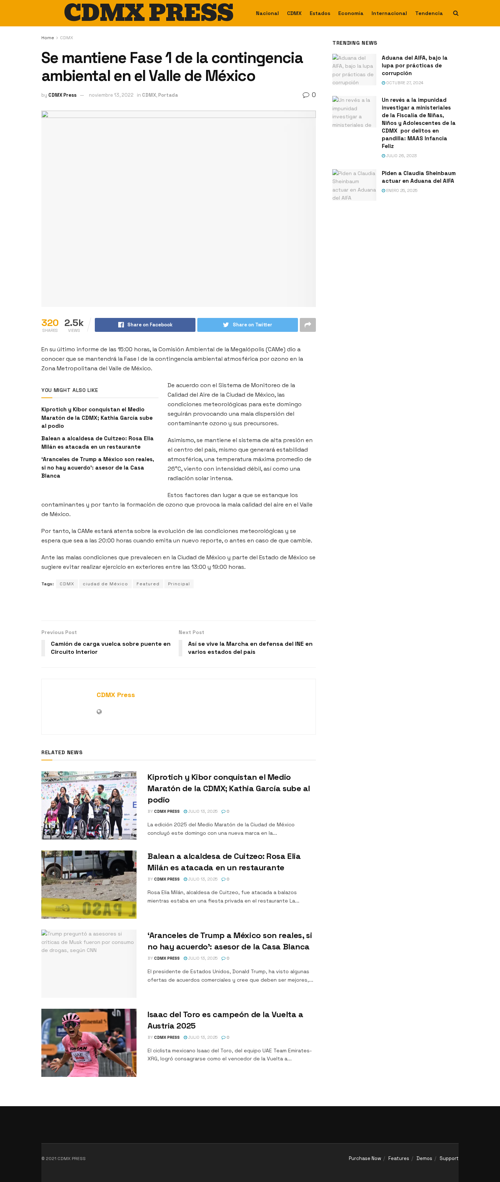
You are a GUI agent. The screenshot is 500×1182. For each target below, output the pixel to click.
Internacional (389, 13)
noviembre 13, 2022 (111, 95)
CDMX (294, 13)
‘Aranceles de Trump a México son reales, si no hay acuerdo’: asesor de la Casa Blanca (97, 467)
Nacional (267, 13)
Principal (179, 584)
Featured (148, 584)
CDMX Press (62, 95)
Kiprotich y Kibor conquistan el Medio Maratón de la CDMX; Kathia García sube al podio (97, 417)
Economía (350, 13)
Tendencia (429, 13)
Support (449, 1158)
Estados (320, 13)
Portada (168, 95)
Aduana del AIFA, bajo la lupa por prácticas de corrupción (415, 65)
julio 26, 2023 (401, 155)
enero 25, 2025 (401, 190)
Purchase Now (365, 1158)
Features (398, 1158)
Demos (424, 1158)
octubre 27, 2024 (404, 82)
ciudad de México (105, 584)
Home (47, 38)
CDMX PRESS (149, 13)
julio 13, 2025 (202, 811)
